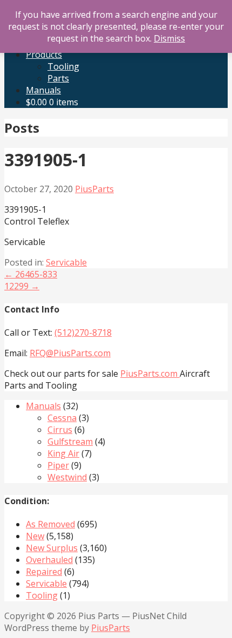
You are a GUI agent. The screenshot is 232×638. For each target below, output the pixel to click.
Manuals (43, 90)
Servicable (66, 262)
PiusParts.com (150, 373)
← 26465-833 (30, 274)
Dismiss (169, 38)
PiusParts (94, 189)
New (35, 536)
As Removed (50, 524)
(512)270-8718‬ (83, 332)
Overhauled (49, 560)
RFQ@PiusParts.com (70, 353)
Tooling (63, 66)
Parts (58, 78)
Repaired (44, 572)
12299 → (21, 286)
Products (44, 54)
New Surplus (52, 548)
